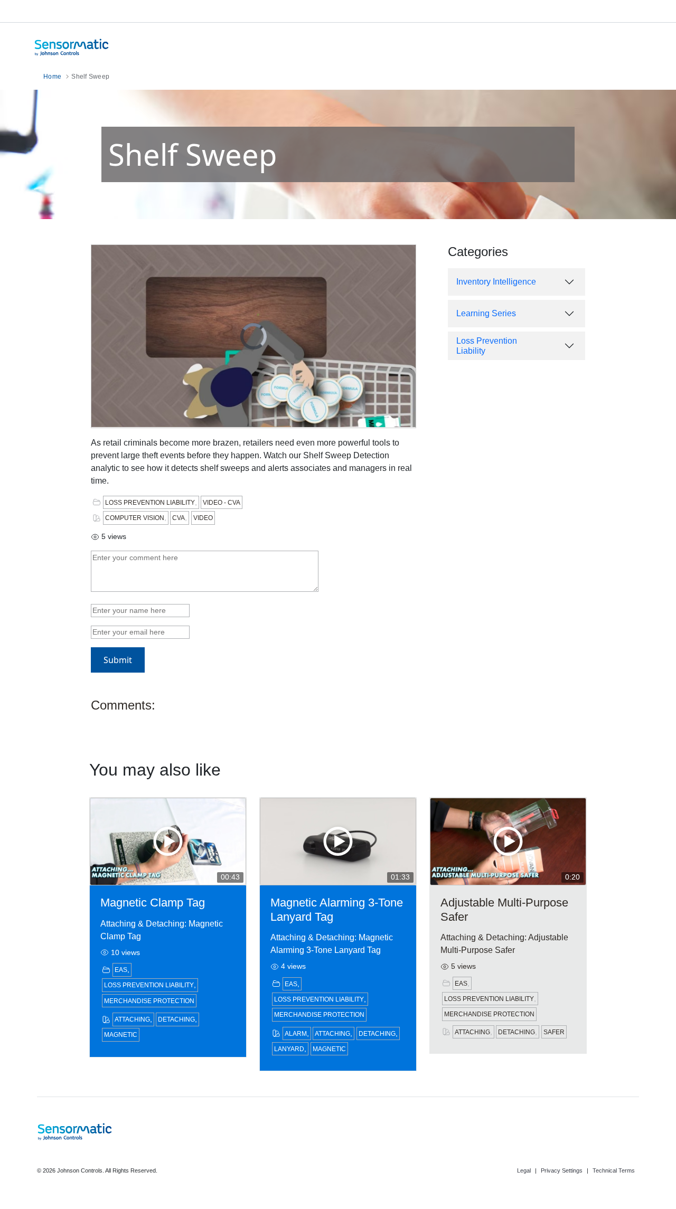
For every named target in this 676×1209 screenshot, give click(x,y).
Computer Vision (134, 518)
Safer (554, 1032)
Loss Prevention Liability (150, 502)
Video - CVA (221, 502)
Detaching (176, 1019)
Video (203, 518)
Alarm (296, 1033)
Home (53, 76)
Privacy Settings (562, 1170)
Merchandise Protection (149, 1001)
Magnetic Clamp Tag (152, 902)
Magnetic (120, 1034)
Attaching (132, 1019)
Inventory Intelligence (496, 281)
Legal (524, 1170)
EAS (121, 970)
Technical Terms (614, 1170)
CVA (178, 518)
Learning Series (486, 313)
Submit (118, 660)
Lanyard (289, 1049)
